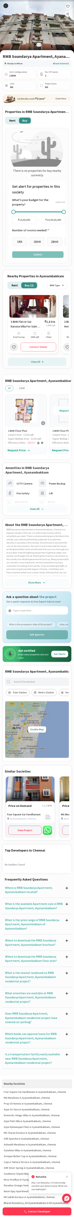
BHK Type (55, 285)
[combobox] (40, 682)
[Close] (66, 1177)
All (9, 388)
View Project (25, 830)
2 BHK (22, 388)
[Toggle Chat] (66, 1198)
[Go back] (5, 5)
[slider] (13, 212)
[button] (27, 443)
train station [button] (20, 692)
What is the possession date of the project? (31, 624)
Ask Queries (37, 634)
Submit (38, 254)
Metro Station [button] (46, 692)
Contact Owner (38, 347)
